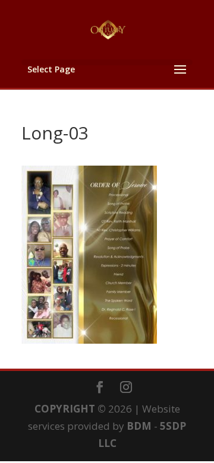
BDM (139, 426)
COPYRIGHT (64, 409)
